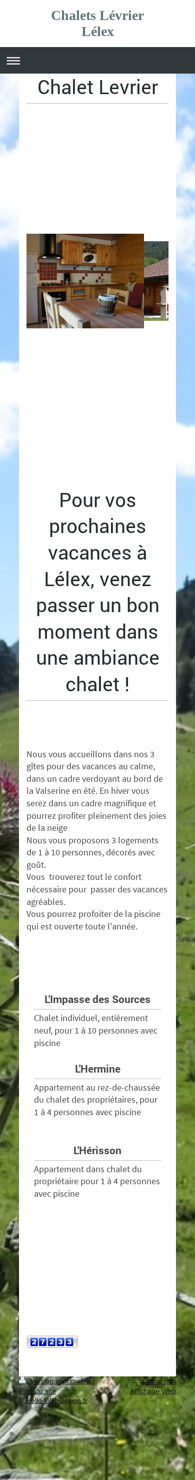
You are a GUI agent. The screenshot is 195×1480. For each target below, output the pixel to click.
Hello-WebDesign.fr (57, 1400)
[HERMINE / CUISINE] (97, 345)
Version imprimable (60, 1381)
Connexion (159, 1381)
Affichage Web (153, 1391)
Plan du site (37, 1391)
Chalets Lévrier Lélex (97, 23)
